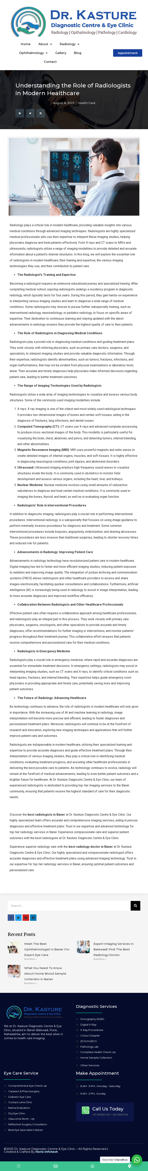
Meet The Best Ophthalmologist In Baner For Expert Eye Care (47, 949)
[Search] (135, 906)
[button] (19, 113)
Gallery (60, 53)
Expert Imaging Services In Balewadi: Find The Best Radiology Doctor (113, 949)
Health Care (86, 103)
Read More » (30, 959)
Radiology (68, 44)
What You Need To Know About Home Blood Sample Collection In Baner (45, 973)
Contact (50, 62)
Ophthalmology (31, 53)
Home (26, 44)
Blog (77, 53)
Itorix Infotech (46, 1152)
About (43, 44)
